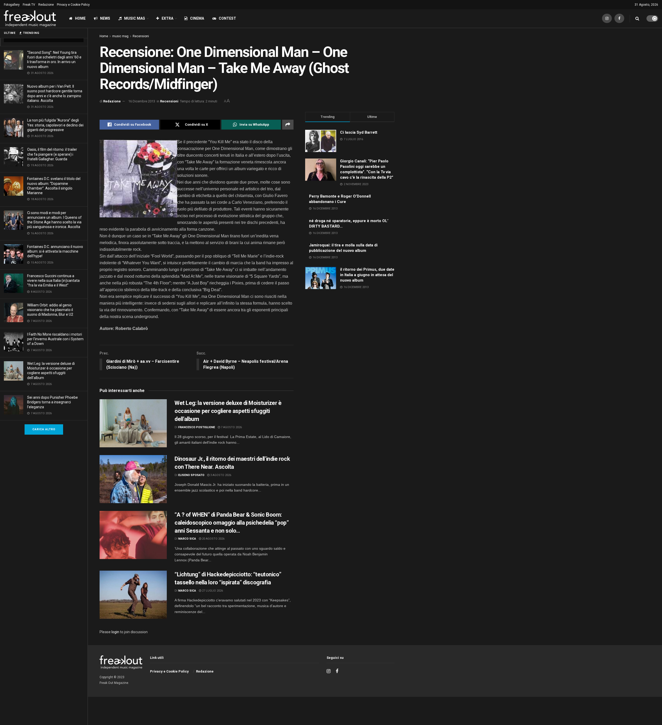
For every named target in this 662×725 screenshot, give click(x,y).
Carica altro (43, 429)
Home (80, 18)
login (115, 632)
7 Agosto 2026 (231, 427)
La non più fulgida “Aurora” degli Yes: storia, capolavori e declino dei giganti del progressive (55, 125)
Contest (227, 18)
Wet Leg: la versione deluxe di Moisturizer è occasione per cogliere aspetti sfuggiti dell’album (228, 411)
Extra (167, 18)
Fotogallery (12, 4)
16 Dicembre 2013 (141, 101)
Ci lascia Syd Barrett (358, 132)
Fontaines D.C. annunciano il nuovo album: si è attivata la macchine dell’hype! (55, 251)
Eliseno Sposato (191, 475)
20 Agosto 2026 (212, 538)
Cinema (197, 18)
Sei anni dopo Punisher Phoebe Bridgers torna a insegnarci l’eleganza (52, 402)
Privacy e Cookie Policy (73, 4)
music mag (120, 36)
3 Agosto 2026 (220, 475)
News (105, 18)
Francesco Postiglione (196, 427)
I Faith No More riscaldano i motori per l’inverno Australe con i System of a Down (55, 339)
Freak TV (29, 4)
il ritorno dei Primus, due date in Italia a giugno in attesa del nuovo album (367, 275)
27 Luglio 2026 (212, 590)
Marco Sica (187, 538)
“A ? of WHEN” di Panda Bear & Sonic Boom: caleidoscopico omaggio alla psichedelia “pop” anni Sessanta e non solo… (232, 522)
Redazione (46, 4)
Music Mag (134, 18)
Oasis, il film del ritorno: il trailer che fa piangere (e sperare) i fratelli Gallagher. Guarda (52, 154)
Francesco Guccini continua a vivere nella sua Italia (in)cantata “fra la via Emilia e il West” (53, 280)
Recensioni (141, 36)
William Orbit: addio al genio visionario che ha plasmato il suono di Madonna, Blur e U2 (50, 309)
